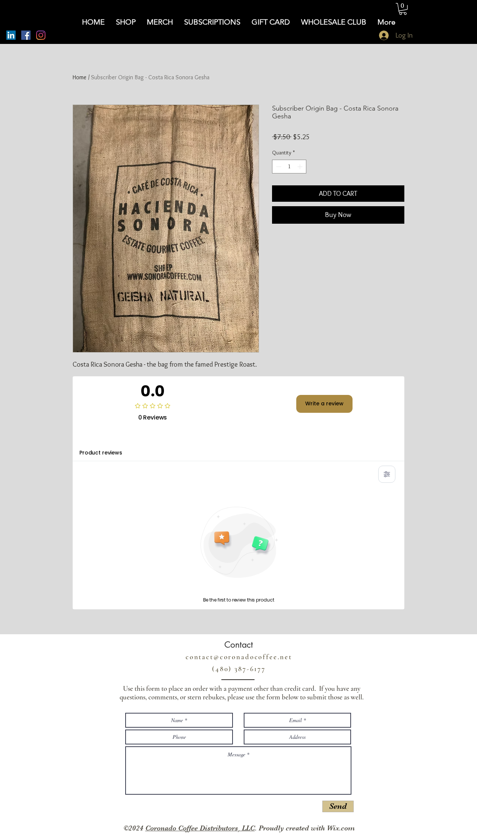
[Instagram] (40, 35)
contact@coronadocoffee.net (239, 656)
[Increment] (300, 166)
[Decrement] (277, 166)
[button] (403, 9)
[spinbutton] (289, 166)
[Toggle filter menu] (386, 474)
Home (79, 77)
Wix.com (341, 828)
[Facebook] (26, 35)
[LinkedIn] (11, 35)
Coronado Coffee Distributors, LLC (200, 828)
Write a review (324, 403)
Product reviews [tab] (100, 452)
